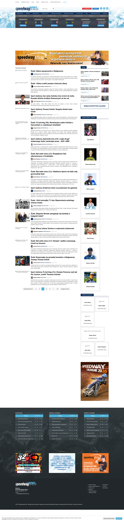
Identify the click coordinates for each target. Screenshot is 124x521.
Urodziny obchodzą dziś (87, 294)
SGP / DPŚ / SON (80, 13)
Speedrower (65, 15)
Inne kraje (105, 13)
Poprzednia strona (28, 289)
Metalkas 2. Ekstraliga (56, 13)
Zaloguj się (65, 2)
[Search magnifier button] (53, 9)
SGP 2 (87, 13)
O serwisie (17, 2)
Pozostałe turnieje (23, 15)
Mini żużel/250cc (37, 15)
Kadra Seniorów (45, 74)
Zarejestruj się (105, 484)
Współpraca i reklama (25, 2)
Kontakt (37, 2)
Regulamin (90, 489)
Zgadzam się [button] (119, 518)
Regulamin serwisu (44, 2)
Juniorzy (28, 13)
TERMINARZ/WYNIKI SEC (95, 13)
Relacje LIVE (102, 15)
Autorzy (32, 2)
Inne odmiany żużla (52, 15)
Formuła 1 (91, 15)
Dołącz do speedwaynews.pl (55, 2)
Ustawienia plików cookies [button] (109, 518)
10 (57, 289)
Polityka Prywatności (92, 491)
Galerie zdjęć (105, 487)
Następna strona (65, 289)
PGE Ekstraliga (36, 13)
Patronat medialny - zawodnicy (88, 117)
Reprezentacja (20, 13)
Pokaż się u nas (91, 487)
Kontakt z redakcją (92, 484)
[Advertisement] (62, 40)
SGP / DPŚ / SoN (45, 205)
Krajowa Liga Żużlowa (68, 13)
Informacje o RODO (92, 492)
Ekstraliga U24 (45, 13)
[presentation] (13, 22)
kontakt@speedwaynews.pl (23, 493)
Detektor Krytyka (78, 15)
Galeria (43, 191)
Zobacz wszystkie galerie (94, 106)
